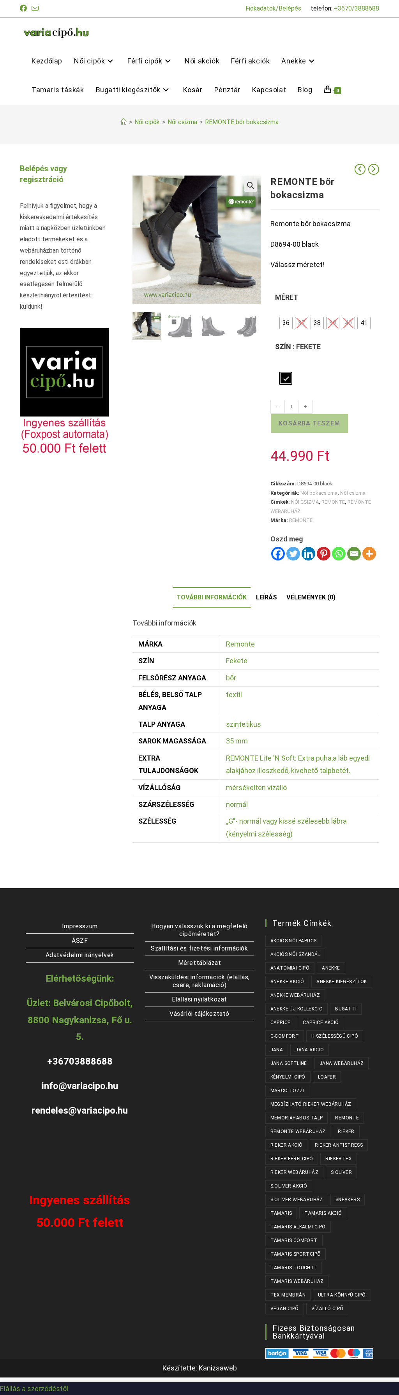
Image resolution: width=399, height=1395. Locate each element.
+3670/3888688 (356, 8)
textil (234, 694)
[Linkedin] (308, 553)
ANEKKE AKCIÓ (287, 981)
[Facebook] (278, 553)
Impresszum (80, 926)
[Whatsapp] (339, 553)
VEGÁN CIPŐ (284, 1308)
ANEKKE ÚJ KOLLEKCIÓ (296, 1009)
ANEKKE (331, 968)
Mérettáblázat (199, 962)
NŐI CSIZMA (305, 502)
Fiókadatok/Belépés (273, 8)
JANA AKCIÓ (309, 1049)
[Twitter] (293, 553)
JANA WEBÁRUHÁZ (342, 1063)
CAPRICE (280, 1022)
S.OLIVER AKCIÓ (288, 1186)
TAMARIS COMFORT (294, 1240)
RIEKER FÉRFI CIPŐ (291, 1158)
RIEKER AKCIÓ (286, 1145)
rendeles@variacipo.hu (80, 1110)
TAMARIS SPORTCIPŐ (295, 1254)
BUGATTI (346, 1009)
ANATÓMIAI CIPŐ (290, 968)
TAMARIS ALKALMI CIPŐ (298, 1227)
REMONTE (333, 502)
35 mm (237, 741)
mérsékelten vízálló (256, 788)
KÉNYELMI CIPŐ (287, 1077)
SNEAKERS (347, 1199)
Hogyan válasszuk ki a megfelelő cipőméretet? (199, 930)
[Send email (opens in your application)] (35, 9)
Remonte (240, 644)
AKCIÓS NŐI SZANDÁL (295, 954)
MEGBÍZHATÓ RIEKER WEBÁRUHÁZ (310, 1104)
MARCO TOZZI (287, 1090)
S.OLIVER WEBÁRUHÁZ (296, 1199)
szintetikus (243, 724)
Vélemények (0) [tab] (310, 597)
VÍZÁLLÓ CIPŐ (327, 1308)
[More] (369, 553)
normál (237, 804)
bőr (231, 678)
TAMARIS (281, 1213)
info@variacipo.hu (80, 1086)
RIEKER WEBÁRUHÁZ (294, 1172)
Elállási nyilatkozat (199, 999)
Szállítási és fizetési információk (199, 948)
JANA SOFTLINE (288, 1063)
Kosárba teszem (309, 423)
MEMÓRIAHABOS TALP (296, 1118)
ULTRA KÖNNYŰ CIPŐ (342, 1295)
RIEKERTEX (338, 1158)
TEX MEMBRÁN (287, 1295)
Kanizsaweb (218, 1368)
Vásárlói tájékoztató (199, 1013)
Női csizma (352, 493)
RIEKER (346, 1131)
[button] (250, 185)
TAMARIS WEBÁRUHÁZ (297, 1281)
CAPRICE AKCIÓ (321, 1022)
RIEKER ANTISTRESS (339, 1145)
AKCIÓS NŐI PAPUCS (293, 940)
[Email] (354, 553)
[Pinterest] (323, 553)
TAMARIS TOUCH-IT (293, 1267)
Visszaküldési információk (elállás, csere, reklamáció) (199, 981)
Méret (286, 297)
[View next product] (373, 169)
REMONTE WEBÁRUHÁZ (298, 1131)
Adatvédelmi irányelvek (80, 955)
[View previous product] (360, 169)
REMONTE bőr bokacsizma (242, 122)
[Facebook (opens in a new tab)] (24, 8)
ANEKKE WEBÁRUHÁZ (295, 995)
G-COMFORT (284, 1036)
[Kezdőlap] (123, 122)
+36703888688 (80, 1061)
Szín (283, 347)
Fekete (236, 661)
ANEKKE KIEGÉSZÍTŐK (341, 981)
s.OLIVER (341, 1172)
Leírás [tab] (266, 597)
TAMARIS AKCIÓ (323, 1213)
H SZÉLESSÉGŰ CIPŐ (334, 1036)
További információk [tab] (212, 597)
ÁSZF (80, 940)
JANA (276, 1049)
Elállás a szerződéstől (34, 1388)
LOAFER (327, 1077)
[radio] (286, 323)
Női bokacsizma (318, 493)
